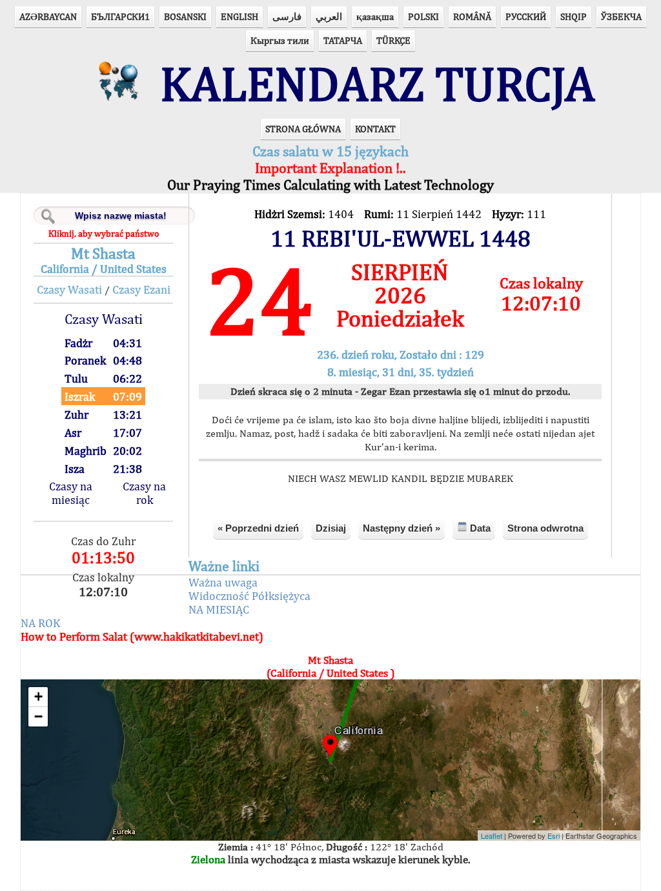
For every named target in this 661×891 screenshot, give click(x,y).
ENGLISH (239, 16)
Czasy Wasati (69, 289)
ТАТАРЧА (342, 40)
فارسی (286, 16)
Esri (553, 835)
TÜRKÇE (393, 40)
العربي (329, 16)
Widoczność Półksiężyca (249, 596)
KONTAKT (375, 128)
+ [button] (38, 696)
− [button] (38, 716)
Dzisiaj (331, 528)
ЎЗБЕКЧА (621, 16)
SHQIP (573, 16)
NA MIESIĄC (218, 609)
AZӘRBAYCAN (48, 16)
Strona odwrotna (545, 528)
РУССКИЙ (525, 16)
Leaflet (491, 835)
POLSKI (423, 16)
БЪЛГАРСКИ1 (120, 16)
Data (479, 528)
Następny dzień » (401, 528)
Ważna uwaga (223, 582)
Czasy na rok (144, 492)
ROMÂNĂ (472, 16)
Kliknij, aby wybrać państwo (103, 233)
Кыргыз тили (279, 40)
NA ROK (40, 623)
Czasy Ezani (141, 289)
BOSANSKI (185, 16)
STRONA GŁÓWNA (303, 128)
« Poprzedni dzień (258, 528)
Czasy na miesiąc (70, 492)
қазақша (375, 16)
